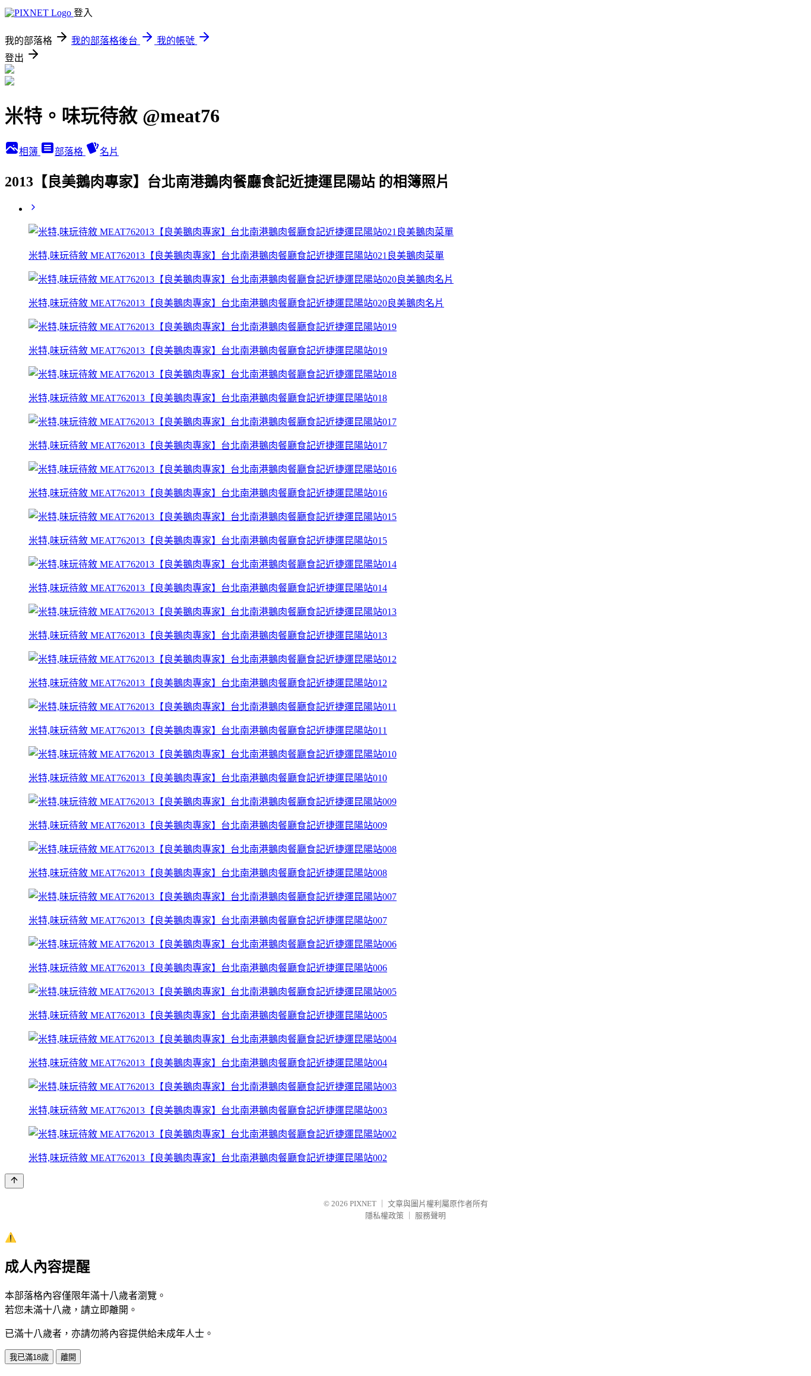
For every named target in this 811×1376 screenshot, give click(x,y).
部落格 (70, 152)
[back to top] (14, 1181)
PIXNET (363, 1203)
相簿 (29, 152)
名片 (109, 152)
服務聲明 (430, 1215)
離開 (68, 1357)
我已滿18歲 (29, 1357)
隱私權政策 (384, 1215)
